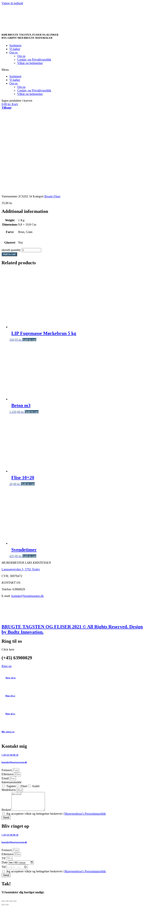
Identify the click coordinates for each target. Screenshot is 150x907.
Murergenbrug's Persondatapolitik (85, 813)
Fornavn (7, 770)
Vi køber (14, 49)
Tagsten (11, 786)
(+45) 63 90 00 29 (10, 755)
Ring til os (10, 696)
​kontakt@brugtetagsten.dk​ (14, 842)
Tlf (4, 858)
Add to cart (9, 254)
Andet (35, 786)
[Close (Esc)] (3, 901)
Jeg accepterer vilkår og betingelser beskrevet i (56, 813)
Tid (4, 866)
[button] (75, 70)
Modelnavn (9, 789)
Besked (7, 809)
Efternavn (8, 774)
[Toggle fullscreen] (10, 901)
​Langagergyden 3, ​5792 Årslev (21, 569)
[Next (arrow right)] (7, 904)
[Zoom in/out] (14, 901)
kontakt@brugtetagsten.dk (27, 596)
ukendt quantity (11, 250)
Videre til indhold (12, 3)
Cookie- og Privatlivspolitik (34, 59)
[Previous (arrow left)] (3, 904)
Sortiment (15, 45)
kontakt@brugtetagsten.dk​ (14, 762)
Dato (5, 862)
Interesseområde (11, 782)
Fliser (24, 786)
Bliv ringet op (8, 731)
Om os (13, 52)
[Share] (7, 901)
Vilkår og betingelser (30, 63)
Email (6, 778)
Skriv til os (10, 678)
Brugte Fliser (52, 196)
